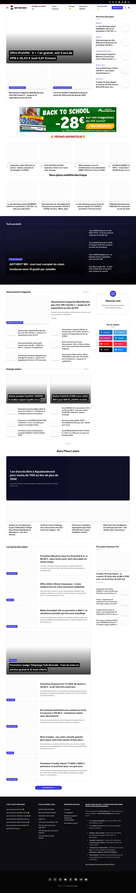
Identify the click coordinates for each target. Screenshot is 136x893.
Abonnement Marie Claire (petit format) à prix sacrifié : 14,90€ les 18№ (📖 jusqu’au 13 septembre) (30, 345)
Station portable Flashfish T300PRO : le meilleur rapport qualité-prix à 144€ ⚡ (26, 400)
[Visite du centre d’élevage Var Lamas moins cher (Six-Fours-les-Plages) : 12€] (52, 512)
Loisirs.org (41, 819)
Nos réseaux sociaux (71, 823)
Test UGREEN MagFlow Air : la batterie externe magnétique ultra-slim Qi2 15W (100, 257)
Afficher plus (47, 787)
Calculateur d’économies (46, 816)
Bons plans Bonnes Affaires (47, 812)
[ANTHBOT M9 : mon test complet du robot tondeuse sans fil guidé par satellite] (45, 251)
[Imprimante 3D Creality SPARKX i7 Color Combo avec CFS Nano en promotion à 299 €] (125, 591)
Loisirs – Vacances (55, 7)
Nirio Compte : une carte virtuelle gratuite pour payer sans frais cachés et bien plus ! (61, 738)
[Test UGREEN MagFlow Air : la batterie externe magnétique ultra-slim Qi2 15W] (123, 257)
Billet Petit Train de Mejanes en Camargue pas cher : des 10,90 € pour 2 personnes (115, 527)
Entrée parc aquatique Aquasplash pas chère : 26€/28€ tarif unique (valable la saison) (82, 528)
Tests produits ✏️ (102, 7)
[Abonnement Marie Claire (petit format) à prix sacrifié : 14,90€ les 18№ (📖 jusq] (11, 344)
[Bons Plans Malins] (18, 7)
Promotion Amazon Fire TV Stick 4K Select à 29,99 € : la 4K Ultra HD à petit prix (62, 685)
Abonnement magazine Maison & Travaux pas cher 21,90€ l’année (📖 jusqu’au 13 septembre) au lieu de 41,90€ (107, 56)
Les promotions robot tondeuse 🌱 (17, 825)
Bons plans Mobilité (83, 7)
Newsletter (117, 7)
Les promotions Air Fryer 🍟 (15, 809)
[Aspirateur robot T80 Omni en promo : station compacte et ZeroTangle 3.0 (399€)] (21, 152)
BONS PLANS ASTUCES (46, 809)
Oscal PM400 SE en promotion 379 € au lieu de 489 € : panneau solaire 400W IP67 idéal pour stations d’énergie (76, 411)
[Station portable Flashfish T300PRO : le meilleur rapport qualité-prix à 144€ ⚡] (26, 388)
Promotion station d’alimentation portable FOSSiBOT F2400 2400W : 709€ (31, 433)
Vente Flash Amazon (13, 828)
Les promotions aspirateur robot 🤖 (17, 812)
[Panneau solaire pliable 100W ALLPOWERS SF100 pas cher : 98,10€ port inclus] (55, 422)
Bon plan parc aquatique (62, 87)
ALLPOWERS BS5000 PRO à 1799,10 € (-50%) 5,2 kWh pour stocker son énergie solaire (75, 433)
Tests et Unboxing (16, 259)
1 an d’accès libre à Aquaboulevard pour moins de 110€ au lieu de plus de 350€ (70, 94)
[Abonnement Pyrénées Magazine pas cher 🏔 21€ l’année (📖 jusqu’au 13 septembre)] (11, 356)
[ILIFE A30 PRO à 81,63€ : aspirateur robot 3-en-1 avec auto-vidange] (55, 152)
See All (86, 369)
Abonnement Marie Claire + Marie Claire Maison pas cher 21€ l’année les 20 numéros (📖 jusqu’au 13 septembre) (75, 357)
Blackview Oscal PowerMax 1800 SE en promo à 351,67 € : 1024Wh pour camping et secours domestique (31, 411)
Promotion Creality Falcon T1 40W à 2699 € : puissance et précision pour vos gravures (63, 765)
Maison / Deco (100, 65)
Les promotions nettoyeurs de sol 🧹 (18, 819)
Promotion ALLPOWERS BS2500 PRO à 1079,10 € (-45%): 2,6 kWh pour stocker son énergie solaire (32, 422)
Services (10, 600)
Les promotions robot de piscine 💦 (17, 822)
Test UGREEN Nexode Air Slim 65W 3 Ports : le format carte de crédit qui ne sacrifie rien (101, 233)
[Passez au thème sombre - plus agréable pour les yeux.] (125, 7)
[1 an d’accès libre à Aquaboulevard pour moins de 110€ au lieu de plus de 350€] (71, 78)
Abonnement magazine (17, 87)
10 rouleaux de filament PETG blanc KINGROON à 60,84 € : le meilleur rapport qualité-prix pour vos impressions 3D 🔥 (107, 622)
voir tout (85, 292)
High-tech (99, 79)
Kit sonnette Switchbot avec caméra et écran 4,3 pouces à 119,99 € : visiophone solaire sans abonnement (63, 713)
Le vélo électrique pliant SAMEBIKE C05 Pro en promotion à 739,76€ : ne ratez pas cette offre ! (106, 28)
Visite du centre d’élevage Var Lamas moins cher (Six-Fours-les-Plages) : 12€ (51, 527)
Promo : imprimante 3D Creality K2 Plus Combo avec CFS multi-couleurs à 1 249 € (106, 602)
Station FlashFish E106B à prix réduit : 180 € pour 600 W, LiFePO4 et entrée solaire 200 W (71, 400)
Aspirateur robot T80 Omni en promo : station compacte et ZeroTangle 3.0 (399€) (22, 167)
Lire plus (53, 318)
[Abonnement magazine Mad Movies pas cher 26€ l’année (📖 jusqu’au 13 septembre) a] (26, 78)
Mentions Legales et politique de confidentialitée (70, 818)
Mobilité (98, 23)
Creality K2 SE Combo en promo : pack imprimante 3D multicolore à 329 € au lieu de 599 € (107, 612)
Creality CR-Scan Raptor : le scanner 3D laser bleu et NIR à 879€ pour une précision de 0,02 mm (107, 84)
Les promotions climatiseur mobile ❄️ (18, 816)
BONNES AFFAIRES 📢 (39, 7)
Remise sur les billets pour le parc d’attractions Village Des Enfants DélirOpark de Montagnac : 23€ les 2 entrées (20, 530)
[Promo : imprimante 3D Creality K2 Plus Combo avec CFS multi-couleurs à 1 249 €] (125, 601)
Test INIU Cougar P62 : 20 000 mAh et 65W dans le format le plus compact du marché (100, 269)
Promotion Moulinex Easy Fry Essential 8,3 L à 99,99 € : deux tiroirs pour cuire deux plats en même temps (64, 559)
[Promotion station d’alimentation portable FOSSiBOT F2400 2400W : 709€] (11, 433)
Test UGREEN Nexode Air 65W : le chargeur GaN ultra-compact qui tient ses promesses (101, 245)
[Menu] (7, 7)
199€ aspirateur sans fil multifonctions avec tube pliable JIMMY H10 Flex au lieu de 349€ (91, 167)
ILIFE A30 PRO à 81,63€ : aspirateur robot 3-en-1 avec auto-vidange (56, 167)
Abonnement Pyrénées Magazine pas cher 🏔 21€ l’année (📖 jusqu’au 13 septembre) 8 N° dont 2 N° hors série (32, 358)
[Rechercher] (129, 7)
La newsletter (68, 812)
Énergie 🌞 (71, 7)
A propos (67, 809)
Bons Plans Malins (72, 886)
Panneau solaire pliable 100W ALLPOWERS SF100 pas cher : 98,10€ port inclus (76, 422)
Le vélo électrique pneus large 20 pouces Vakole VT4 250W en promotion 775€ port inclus (90, 206)
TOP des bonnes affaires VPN (48, 822)
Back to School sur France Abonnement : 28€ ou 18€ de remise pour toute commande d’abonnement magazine (76, 345)
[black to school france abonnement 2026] (68, 131)
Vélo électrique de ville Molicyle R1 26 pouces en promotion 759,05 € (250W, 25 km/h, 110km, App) (106, 42)
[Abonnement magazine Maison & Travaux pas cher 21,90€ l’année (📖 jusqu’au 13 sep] (125, 55)
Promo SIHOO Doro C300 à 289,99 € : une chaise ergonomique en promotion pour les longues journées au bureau (107, 70)
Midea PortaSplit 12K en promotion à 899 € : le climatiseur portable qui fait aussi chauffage (63, 612)
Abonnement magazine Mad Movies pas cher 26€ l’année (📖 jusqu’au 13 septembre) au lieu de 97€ (26, 95)
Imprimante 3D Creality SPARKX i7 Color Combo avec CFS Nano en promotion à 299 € (107, 591)
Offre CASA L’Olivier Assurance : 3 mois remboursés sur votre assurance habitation (62, 585)
